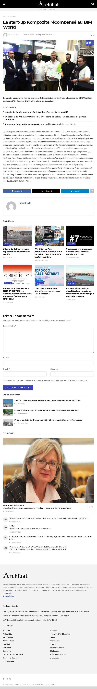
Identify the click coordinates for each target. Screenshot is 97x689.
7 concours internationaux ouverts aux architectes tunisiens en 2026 (40, 124)
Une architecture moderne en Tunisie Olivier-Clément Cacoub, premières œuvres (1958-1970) (48, 518)
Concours (12, 16)
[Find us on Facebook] (3, 678)
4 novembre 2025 (42, 260)
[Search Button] (92, 4)
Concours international (13, 654)
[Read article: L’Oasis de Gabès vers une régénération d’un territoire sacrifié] (17, 236)
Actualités (7, 634)
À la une (8, 244)
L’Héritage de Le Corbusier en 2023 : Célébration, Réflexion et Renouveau (48, 420)
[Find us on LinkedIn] (7, 678)
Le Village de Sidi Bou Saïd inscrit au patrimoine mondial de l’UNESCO (30, 620)
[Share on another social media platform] (92, 191)
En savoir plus (8, 596)
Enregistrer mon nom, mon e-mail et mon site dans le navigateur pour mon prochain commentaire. (46, 380)
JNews (10, 684)
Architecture (8, 641)
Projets (53, 644)
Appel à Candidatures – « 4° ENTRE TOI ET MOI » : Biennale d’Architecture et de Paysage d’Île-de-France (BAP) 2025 (17, 293)
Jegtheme (50, 684)
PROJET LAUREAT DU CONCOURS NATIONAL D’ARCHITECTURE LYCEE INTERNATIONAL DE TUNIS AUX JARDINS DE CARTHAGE (38, 548)
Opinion (53, 637)
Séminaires (54, 651)
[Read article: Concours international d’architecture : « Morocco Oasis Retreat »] (49, 275)
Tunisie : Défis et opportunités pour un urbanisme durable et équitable (47, 401)
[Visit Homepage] (48, 3)
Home (5, 16)
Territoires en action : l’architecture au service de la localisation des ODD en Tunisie (36, 616)
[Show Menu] (4, 4)
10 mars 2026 (8, 302)
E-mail (6, 369)
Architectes (8, 637)
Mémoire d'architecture (60, 634)
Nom (6, 357)
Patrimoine (54, 641)
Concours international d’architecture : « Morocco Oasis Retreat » (47, 291)
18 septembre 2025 (22, 413)
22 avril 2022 (29, 35)
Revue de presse (57, 647)
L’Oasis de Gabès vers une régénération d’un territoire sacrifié (36, 112)
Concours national (11, 658)
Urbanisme (54, 658)
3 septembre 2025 (73, 257)
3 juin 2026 (8, 257)
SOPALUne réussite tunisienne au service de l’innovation (30, 527)
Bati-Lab (6, 644)
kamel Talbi (15, 35)
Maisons (53, 630)
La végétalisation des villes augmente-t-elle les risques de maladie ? (46, 410)
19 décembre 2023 (22, 423)
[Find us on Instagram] (10, 678)
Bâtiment (7, 647)
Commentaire (9, 326)
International (8, 661)
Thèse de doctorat (58, 654)
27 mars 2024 (20, 403)
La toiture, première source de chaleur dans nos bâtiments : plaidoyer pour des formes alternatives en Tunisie (46, 611)
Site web (54, 369)
